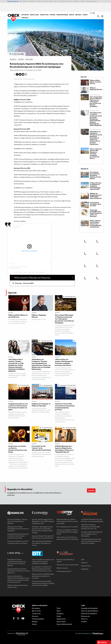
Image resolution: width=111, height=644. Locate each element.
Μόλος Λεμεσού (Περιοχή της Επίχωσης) (32, 277)
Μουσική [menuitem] (52, 15)
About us (84, 619)
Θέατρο (35, 621)
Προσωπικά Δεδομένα (89, 613)
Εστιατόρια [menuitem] (25, 15)
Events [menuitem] (85, 15)
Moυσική (35, 616)
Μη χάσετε (13, 59)
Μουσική (21, 59)
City (55, 1)
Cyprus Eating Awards (64, 624)
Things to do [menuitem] (44, 15)
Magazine (76, 1)
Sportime (39, 1)
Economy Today (48, 1)
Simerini (32, 1)
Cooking (82, 1)
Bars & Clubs (36, 611)
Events (34, 624)
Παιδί (59, 608)
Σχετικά (12, 292)
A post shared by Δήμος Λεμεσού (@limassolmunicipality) (29, 272)
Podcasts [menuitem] (25, 17)
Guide (59, 616)
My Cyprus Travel (92, 1)
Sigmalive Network (13, 1)
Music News (29, 59)
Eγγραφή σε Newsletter (89, 608)
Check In (69, 1)
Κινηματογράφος (38, 619)
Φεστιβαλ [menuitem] (78, 15)
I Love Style (61, 1)
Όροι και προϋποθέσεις (89, 611)
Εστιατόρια (36, 608)
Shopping (60, 613)
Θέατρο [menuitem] (71, 15)
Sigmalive (25, 1)
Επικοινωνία (85, 616)
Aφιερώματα (61, 619)
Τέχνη (59, 611)
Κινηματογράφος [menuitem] (62, 15)
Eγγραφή (91, 490)
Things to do (36, 613)
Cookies (84, 621)
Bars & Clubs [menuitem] (34, 15)
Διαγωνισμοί (61, 621)
